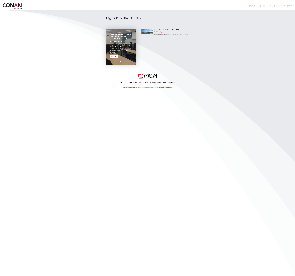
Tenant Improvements (169, 82)
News (275, 6)
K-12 (140, 82)
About (269, 6)
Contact (282, 6)
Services (262, 6)
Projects (252, 6)
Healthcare (123, 82)
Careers (290, 6)
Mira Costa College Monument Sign (166, 29)
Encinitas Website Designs (165, 87)
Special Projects (156, 82)
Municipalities (147, 82)
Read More (114, 56)
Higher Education (164, 32)
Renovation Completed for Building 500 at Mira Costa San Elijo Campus (121, 36)
